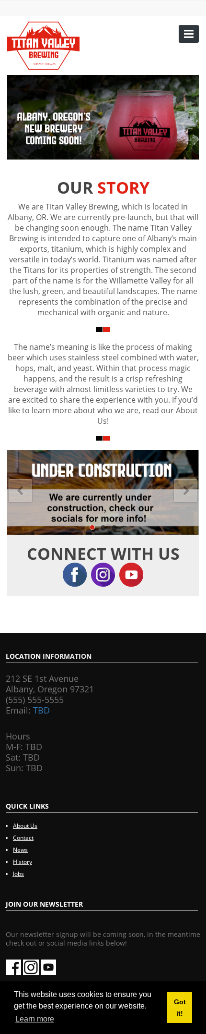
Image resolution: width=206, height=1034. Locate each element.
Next (185, 491)
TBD (41, 710)
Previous (20, 491)
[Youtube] (131, 573)
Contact (23, 838)
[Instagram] (105, 573)
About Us (25, 826)
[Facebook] (77, 573)
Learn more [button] (34, 1019)
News (20, 850)
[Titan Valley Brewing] (43, 44)
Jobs (18, 874)
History (22, 862)
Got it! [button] (180, 1007)
